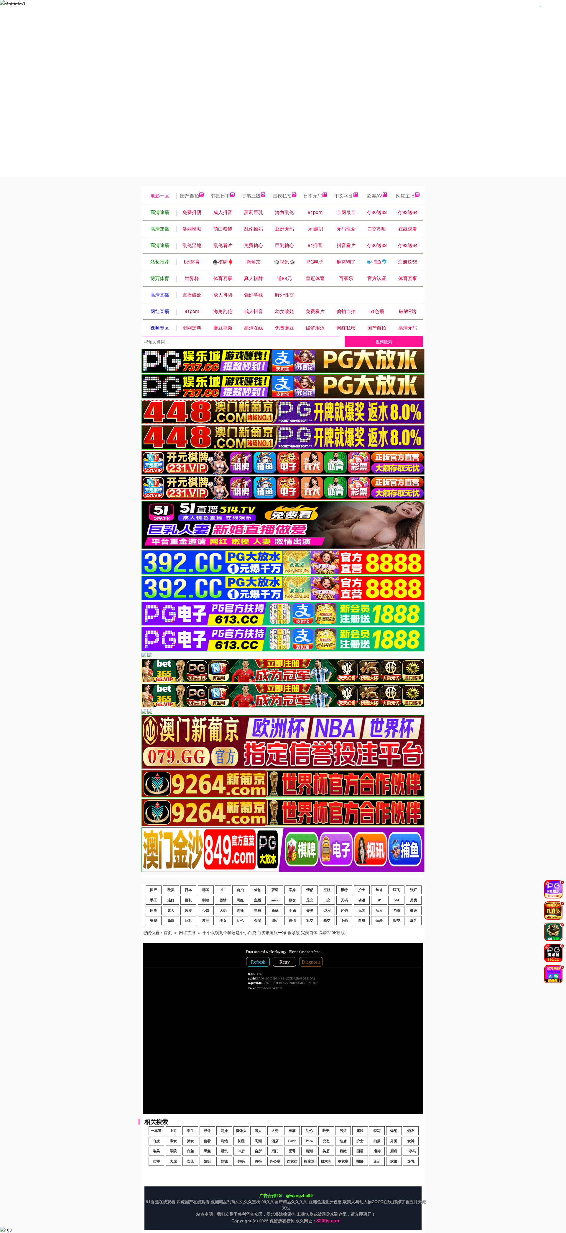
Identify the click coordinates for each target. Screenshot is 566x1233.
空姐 (326, 890)
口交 (326, 900)
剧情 (223, 900)
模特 (344, 890)
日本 (188, 890)
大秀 (275, 1131)
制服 (205, 900)
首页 (168, 932)
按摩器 (309, 1161)
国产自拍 (189, 195)
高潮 (258, 1141)
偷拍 (257, 890)
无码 (344, 900)
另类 (413, 900)
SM (396, 900)
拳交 (326, 920)
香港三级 (251, 195)
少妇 (205, 910)
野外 (207, 1131)
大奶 (223, 910)
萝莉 (275, 890)
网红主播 (405, 195)
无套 (361, 910)
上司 (173, 1131)
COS (327, 910)
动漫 (361, 900)
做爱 (379, 920)
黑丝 (207, 1151)
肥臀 (292, 1151)
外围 (393, 1141)
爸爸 (258, 1161)
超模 (188, 910)
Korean (275, 900)
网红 (240, 900)
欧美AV (374, 195)
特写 (377, 1131)
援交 (396, 920)
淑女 (173, 1141)
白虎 (156, 1141)
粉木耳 (326, 1161)
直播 (240, 910)
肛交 (292, 900)
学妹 (292, 890)
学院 (173, 1151)
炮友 (410, 1131)
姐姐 (207, 1161)
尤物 (396, 910)
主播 (257, 900)
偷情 (292, 920)
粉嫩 (343, 1151)
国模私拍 (282, 195)
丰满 (292, 1131)
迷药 (377, 1161)
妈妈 (241, 1161)
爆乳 (413, 920)
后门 (275, 1151)
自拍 (240, 890)
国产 (153, 890)
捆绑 (359, 1161)
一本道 (156, 1131)
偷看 (207, 1141)
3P (379, 900)
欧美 (171, 890)
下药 (344, 920)
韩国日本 (220, 195)
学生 (190, 1131)
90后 (241, 1151)
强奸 (413, 890)
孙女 (190, 1141)
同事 (153, 910)
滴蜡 (224, 1141)
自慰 (361, 920)
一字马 (411, 1151)
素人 (171, 910)
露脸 (359, 1131)
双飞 (396, 890)
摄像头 (241, 1131)
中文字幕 (343, 195)
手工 (153, 900)
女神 (410, 1141)
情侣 (309, 890)
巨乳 (188, 900)
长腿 (241, 1141)
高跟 (171, 920)
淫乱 (224, 1151)
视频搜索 (384, 342)
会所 (258, 1151)
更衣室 (343, 1161)
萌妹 (224, 1131)
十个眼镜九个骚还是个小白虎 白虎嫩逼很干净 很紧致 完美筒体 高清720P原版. (274, 932)
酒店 (275, 1141)
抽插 (377, 1141)
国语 (359, 1151)
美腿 (153, 920)
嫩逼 (413, 910)
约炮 (344, 910)
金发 (257, 920)
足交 (309, 900)
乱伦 (240, 920)
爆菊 (393, 1131)
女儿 (190, 1161)
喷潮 (309, 1151)
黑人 (258, 1131)
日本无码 (312, 195)
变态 (326, 1141)
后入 (379, 910)
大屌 (173, 1161)
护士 (361, 890)
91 (223, 890)
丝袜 (379, 890)
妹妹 (224, 1161)
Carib (292, 1141)
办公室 (275, 1161)
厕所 (393, 1151)
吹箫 (393, 1161)
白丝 (190, 1151)
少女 (223, 920)
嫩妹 (275, 910)
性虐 (343, 1141)
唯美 (326, 1131)
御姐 (275, 920)
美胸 (309, 910)
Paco (309, 1141)
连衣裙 (292, 1161)
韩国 (205, 890)
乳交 (309, 920)
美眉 (326, 1151)
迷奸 (171, 900)
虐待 (377, 1151)
